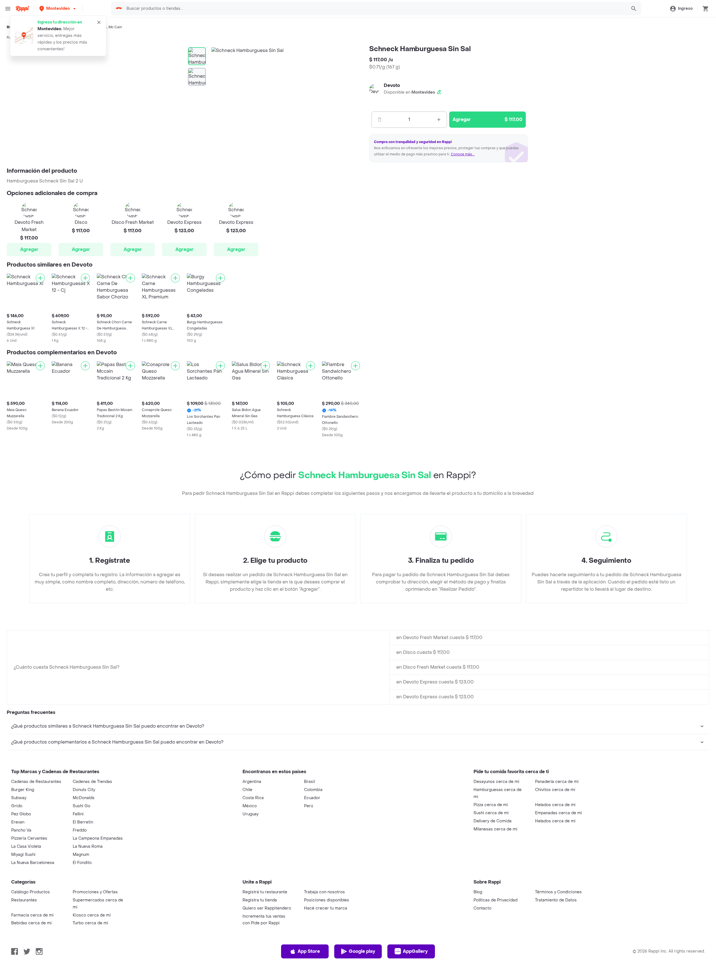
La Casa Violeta (26, 846)
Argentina (251, 781)
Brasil (309, 781)
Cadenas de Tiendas (92, 781)
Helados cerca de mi (555, 805)
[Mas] (438, 119)
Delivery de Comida (493, 821)
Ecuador (312, 798)
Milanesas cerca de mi (495, 829)
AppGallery (415, 951)
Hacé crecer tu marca (325, 908)
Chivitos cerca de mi (555, 789)
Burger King (22, 789)
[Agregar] (40, 278)
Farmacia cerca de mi (32, 915)
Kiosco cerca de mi (92, 915)
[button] (58, 8)
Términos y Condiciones (558, 892)
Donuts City (84, 789)
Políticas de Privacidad (495, 900)
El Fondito (82, 862)
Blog (478, 892)
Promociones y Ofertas (95, 892)
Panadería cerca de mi (557, 781)
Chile (247, 789)
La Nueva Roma (88, 846)
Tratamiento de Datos (556, 900)
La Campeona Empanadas (98, 838)
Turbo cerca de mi (90, 923)
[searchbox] (374, 8)
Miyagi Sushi (23, 854)
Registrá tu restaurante (264, 892)
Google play (362, 951)
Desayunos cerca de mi (496, 781)
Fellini (78, 814)
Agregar (29, 249)
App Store (309, 951)
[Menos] (379, 119)
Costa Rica (253, 798)
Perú (308, 806)
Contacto (482, 908)
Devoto (392, 85)
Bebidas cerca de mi (31, 923)
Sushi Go (81, 806)
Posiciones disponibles (326, 900)
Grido (16, 806)
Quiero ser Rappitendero (266, 908)
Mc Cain (115, 27)
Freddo (80, 830)
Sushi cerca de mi (491, 813)
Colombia (313, 789)
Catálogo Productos (30, 892)
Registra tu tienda (259, 900)
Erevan (17, 822)
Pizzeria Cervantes (29, 838)
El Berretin (83, 822)
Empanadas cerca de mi (558, 813)
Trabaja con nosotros (324, 892)
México (249, 806)
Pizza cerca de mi (491, 805)
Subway (18, 798)
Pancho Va (21, 830)
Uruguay (250, 814)
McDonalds (84, 798)
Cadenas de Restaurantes (36, 781)
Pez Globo (21, 814)
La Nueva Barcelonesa (32, 862)
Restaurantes (24, 900)
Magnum (81, 854)
